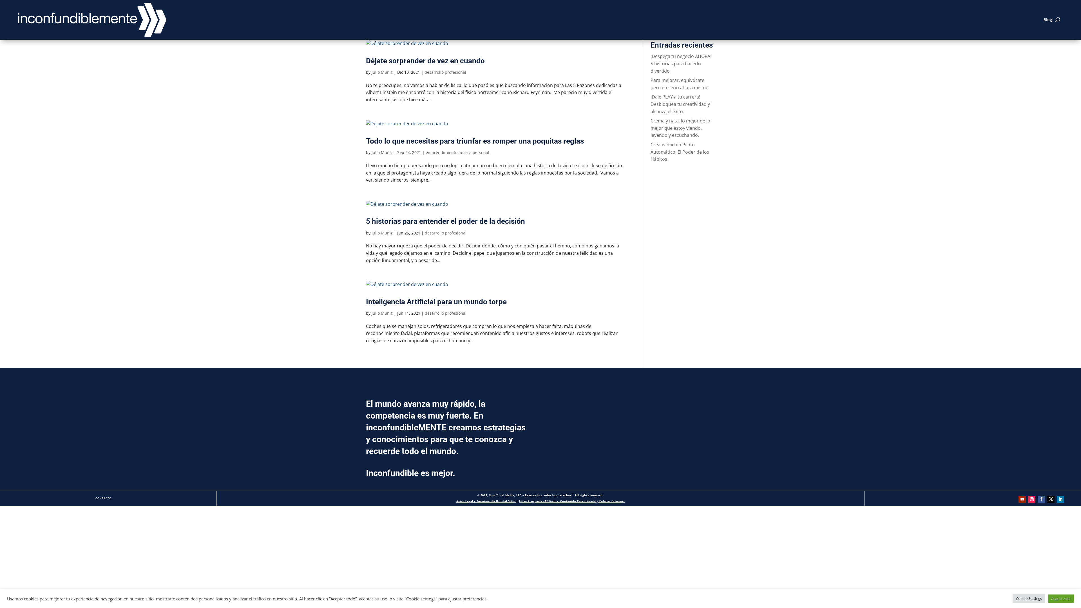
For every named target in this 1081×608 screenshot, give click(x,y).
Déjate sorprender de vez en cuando (425, 61)
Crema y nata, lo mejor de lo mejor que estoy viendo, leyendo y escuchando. (680, 128)
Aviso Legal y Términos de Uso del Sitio (486, 501)
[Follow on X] (1051, 499)
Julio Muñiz (382, 72)
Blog (1048, 19)
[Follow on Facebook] (1041, 499)
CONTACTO (103, 498)
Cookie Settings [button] (1029, 598)
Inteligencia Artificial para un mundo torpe (436, 302)
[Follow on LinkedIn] (1060, 499)
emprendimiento (441, 152)
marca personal (474, 152)
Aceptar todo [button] (1061, 598)
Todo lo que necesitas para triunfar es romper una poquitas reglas (475, 141)
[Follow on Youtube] (1022, 499)
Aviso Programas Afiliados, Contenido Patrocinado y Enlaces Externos (572, 501)
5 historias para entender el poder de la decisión (445, 221)
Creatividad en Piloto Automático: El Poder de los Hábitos (680, 152)
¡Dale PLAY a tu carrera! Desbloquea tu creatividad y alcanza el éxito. (680, 104)
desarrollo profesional (445, 72)
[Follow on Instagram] (1031, 499)
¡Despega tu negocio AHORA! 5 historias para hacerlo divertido (681, 63)
